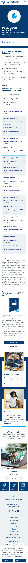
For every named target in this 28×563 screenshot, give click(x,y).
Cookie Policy (18, 556)
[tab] (12, 478)
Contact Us (14, 489)
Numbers (23, 489)
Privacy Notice (14, 534)
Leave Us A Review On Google (14, 537)
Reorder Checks (14, 520)
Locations (4, 489)
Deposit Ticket (14, 523)
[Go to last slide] (7, 478)
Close (17, 560)
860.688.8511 (14, 506)
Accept (6, 560)
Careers (14, 529)
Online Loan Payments (14, 526)
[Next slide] (21, 478)
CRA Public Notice (14, 531)
